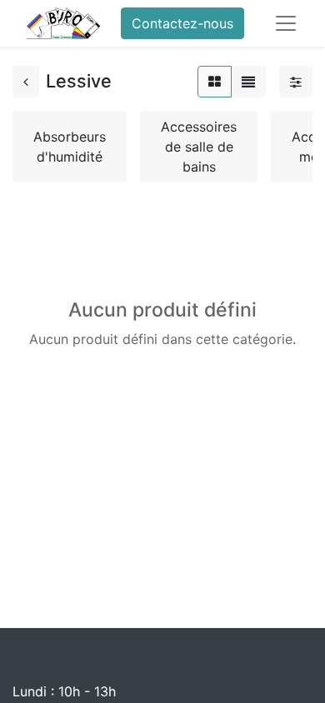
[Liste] (248, 81)
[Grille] (215, 81)
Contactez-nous (182, 23)
